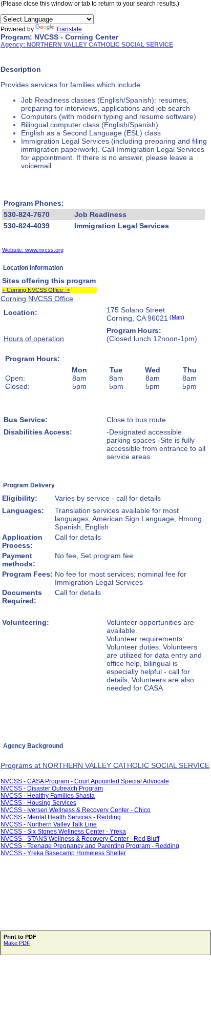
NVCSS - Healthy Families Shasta (48, 795)
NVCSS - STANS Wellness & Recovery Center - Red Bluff (80, 838)
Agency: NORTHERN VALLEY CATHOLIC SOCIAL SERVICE (87, 44)
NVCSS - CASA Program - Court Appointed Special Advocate (85, 781)
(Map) (177, 317)
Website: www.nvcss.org (33, 250)
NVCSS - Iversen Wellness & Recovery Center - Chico (76, 810)
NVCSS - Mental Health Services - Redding (61, 817)
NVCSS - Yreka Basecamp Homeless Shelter (63, 853)
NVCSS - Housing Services (38, 802)
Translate (69, 29)
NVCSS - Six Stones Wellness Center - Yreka (63, 831)
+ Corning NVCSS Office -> (36, 290)
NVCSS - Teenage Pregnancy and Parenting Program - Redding (90, 846)
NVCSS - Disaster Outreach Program (52, 788)
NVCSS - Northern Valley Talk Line (49, 824)
